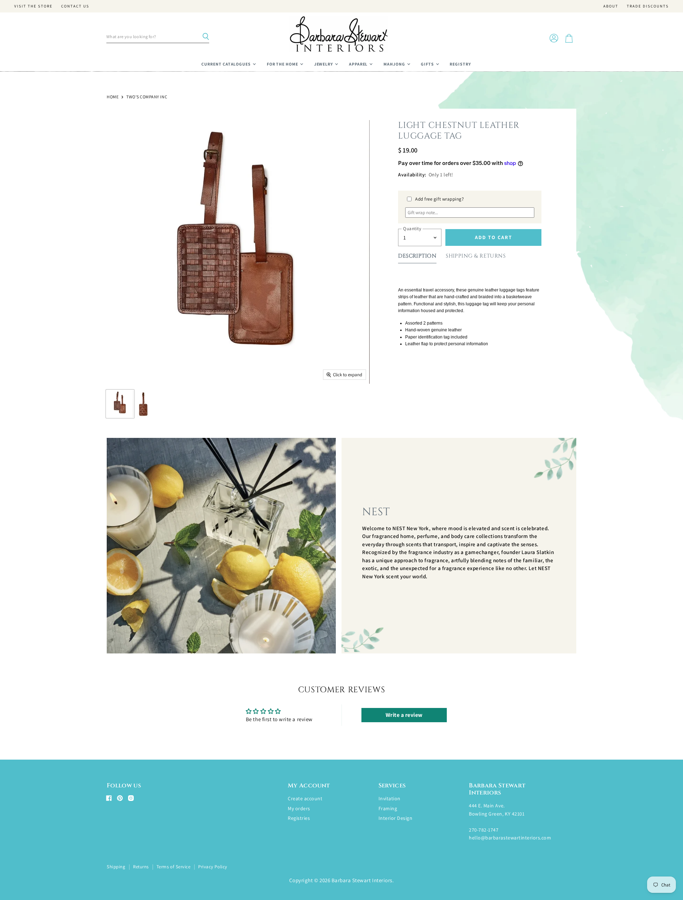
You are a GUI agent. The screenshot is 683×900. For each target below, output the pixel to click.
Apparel (359, 64)
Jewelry (324, 64)
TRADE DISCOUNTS (648, 6)
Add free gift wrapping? (439, 199)
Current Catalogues (226, 64)
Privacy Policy (212, 867)
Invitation (389, 798)
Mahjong (394, 64)
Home (112, 96)
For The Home (283, 64)
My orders (299, 808)
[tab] (417, 257)
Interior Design (395, 818)
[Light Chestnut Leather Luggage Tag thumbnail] (120, 404)
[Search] (205, 36)
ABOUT (610, 6)
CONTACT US (75, 6)
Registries (299, 818)
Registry (460, 64)
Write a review (404, 715)
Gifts (428, 64)
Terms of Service (173, 867)
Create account (305, 798)
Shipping (116, 867)
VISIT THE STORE (33, 6)
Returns (141, 867)
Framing (387, 808)
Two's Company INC (146, 96)
